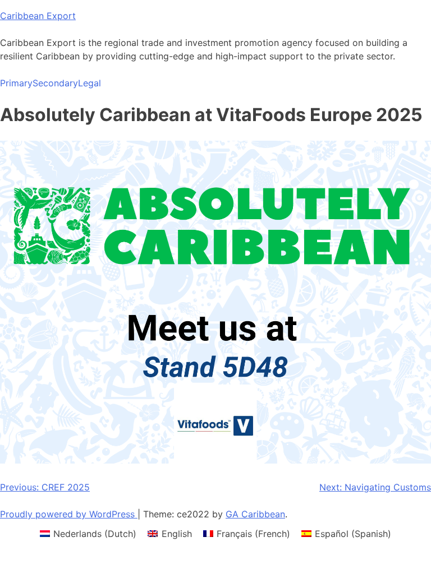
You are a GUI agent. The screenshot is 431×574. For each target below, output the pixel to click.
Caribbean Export (38, 15)
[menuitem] (88, 533)
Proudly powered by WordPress (68, 514)
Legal (89, 83)
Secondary (55, 83)
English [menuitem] (177, 533)
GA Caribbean (255, 514)
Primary (16, 83)
